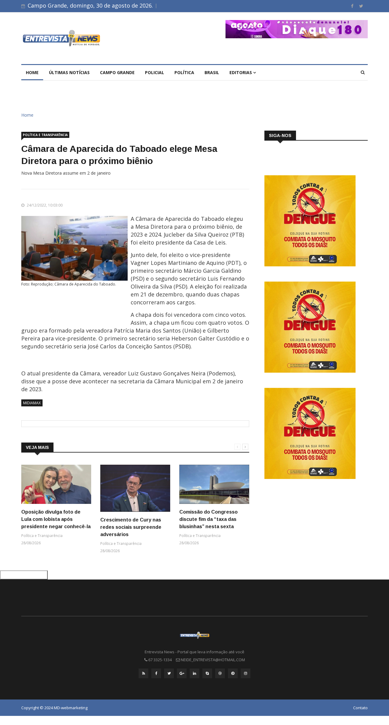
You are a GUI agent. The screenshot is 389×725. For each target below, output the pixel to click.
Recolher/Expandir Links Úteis (23, 575)
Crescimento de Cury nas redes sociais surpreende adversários (130, 527)
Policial (154, 72)
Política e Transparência (45, 135)
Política (184, 72)
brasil (212, 72)
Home (32, 72)
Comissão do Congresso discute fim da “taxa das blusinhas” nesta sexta (208, 519)
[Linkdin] (194, 673)
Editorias (241, 72)
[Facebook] (353, 6)
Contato (360, 708)
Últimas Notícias (69, 72)
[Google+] (182, 673)
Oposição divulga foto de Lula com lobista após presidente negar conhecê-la (56, 519)
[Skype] (207, 673)
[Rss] (143, 673)
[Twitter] (361, 6)
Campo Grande (117, 72)
